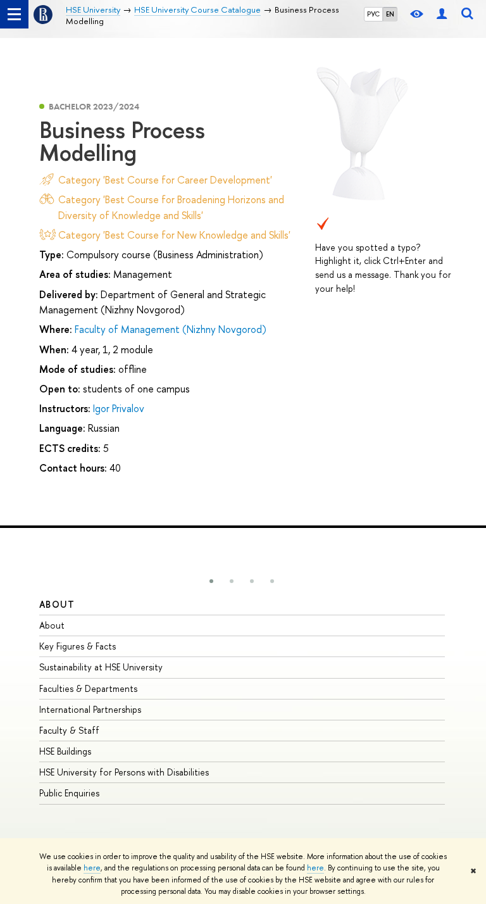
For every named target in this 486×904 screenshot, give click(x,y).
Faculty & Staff (69, 730)
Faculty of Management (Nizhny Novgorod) (170, 329)
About (57, 604)
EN (390, 13)
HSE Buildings (65, 751)
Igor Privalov (118, 408)
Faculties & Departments (88, 688)
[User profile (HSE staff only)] (441, 14)
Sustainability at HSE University (101, 667)
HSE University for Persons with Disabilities (124, 772)
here (92, 868)
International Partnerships (90, 709)
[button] (211, 581)
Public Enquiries (69, 793)
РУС (373, 13)
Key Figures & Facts (77, 646)
